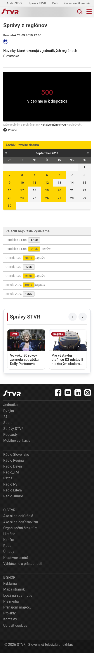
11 (34, 182)
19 (47, 190)
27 (59, 198)
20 (59, 190)
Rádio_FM (11, 472)
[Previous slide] (72, 317)
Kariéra (8, 540)
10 (22, 182)
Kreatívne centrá (15, 558)
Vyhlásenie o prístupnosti (22, 564)
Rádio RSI (10, 484)
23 (9, 198)
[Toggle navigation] (89, 12)
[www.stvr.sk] (12, 393)
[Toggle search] (79, 12)
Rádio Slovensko (16, 454)
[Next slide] (82, 317)
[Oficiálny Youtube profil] (68, 392)
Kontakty (10, 619)
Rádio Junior (13, 496)
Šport (7, 423)
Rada (7, 546)
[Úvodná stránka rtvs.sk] (10, 12)
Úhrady (8, 552)
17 (22, 190)
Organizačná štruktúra (20, 528)
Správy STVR (38, 3)
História (9, 534)
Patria (7, 478)
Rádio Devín (12, 466)
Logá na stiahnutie (17, 595)
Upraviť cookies (15, 625)
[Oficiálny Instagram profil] (87, 392)
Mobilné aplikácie (16, 440)
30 (9, 205)
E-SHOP (9, 577)
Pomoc (12, 130)
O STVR (9, 510)
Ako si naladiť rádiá (18, 516)
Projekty (9, 613)
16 (9, 190)
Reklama (10, 583)
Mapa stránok (14, 589)
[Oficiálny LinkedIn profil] (77, 392)
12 (47, 182)
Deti (55, 3)
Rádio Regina (13, 460)
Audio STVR (15, 3)
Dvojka (8, 411)
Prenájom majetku (17, 607)
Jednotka (10, 405)
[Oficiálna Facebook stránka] (58, 392)
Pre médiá (11, 601)
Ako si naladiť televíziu (20, 522)
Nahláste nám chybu (53, 124)
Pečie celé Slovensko (78, 3)
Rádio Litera (12, 490)
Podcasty (10, 434)
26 (47, 198)
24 (22, 198)
